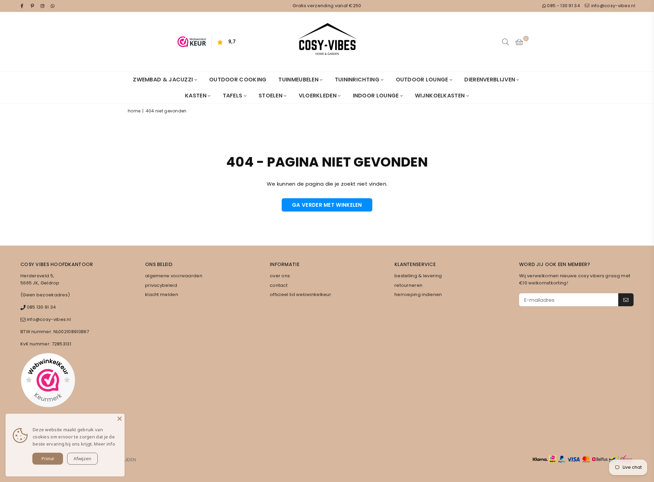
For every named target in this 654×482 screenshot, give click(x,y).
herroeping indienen (418, 294)
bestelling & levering (418, 276)
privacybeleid (161, 285)
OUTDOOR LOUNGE (423, 79)
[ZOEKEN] (505, 42)
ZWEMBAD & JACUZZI (163, 79)
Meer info (104, 444)
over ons (280, 276)
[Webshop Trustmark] (47, 381)
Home (134, 111)
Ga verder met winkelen (327, 204)
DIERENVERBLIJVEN (490, 79)
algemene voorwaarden (173, 276)
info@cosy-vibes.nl (612, 5)
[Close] (119, 418)
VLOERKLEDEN (318, 95)
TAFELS (233, 95)
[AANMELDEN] (626, 299)
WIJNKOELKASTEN (440, 95)
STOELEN (271, 95)
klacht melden (161, 294)
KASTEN (196, 95)
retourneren (408, 285)
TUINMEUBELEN (299, 79)
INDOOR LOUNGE (376, 95)
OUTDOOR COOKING (238, 79)
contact (278, 285)
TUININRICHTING (358, 79)
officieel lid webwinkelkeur (300, 294)
